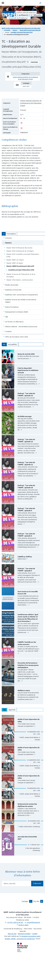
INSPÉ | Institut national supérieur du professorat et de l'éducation (21, 28)
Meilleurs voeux (24, 691)
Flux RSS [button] (36, 901)
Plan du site (12, 934)
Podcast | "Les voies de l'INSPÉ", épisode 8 (26, 535)
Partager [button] (25, 901)
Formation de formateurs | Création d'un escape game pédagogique (28, 665)
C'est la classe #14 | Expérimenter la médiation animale (28, 370)
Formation (7, 30)
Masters (15, 30)
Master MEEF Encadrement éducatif (30, 30)
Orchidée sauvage (25, 416)
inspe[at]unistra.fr (33, 922)
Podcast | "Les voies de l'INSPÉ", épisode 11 (26, 463)
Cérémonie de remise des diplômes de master (27, 805)
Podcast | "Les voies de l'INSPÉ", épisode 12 (26, 440)
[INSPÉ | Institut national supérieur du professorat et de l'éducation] (9, 14)
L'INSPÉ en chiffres (25, 557)
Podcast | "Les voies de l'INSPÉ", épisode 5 (26, 570)
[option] (22, 356)
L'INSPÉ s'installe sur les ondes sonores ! (27, 643)
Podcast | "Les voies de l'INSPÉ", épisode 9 (26, 509)
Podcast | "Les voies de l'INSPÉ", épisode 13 (26, 394)
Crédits (34, 934)
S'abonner (37, 883)
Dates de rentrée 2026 (26, 354)
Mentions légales (24, 934)
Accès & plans (23, 925)
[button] (40, 3)
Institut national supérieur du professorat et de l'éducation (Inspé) (31, 103)
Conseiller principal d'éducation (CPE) (22, 32)
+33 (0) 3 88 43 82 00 (15, 922)
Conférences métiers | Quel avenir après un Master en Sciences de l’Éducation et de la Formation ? (28, 618)
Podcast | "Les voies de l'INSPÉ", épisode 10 (26, 486)
